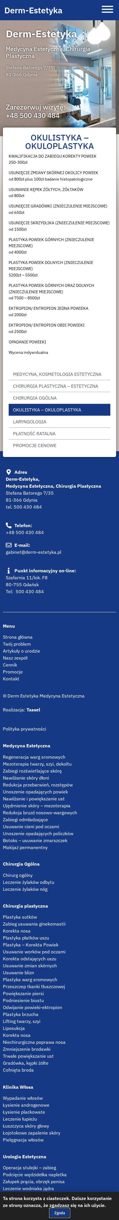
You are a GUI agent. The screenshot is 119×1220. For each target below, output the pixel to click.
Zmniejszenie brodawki (27, 1049)
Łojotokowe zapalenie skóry (31, 1133)
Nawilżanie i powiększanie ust (34, 799)
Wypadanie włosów (23, 1098)
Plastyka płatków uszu (26, 938)
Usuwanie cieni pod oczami (31, 826)
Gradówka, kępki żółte (26, 1063)
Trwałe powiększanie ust (28, 1056)
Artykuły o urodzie (21, 651)
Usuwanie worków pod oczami (34, 952)
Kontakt (11, 679)
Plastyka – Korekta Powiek (30, 945)
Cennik (10, 665)
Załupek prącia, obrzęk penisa (34, 1181)
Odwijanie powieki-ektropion (32, 1007)
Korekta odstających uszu (29, 959)
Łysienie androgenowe (26, 1105)
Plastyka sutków (20, 917)
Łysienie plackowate (24, 1112)
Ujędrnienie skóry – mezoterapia (36, 806)
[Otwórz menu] (107, 10)
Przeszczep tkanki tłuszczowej (34, 986)
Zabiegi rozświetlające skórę (32, 771)
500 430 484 (28, 507)
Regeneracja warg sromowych (34, 757)
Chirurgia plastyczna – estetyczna (55, 386)
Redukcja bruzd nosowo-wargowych (40, 812)
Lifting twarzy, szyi (21, 1021)
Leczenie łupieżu (20, 1119)
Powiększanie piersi (23, 993)
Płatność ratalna (34, 433)
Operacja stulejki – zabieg (29, 1167)
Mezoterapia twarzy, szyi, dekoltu (37, 764)
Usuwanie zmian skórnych (30, 965)
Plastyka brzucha (20, 1014)
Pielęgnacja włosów (23, 1140)
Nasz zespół (15, 658)
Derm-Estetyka (33, 10)
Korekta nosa (17, 931)
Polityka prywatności (24, 729)
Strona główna (18, 637)
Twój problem (17, 644)
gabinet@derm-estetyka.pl (33, 552)
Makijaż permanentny (25, 847)
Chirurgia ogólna (35, 398)
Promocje (13, 672)
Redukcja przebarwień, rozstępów (38, 785)
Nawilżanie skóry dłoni (26, 778)
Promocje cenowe (34, 445)
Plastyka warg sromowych (30, 979)
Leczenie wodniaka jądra (28, 1188)
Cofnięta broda (18, 1070)
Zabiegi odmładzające (25, 819)
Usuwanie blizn (18, 972)
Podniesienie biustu (23, 1000)
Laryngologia (29, 422)
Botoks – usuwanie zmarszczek (35, 840)
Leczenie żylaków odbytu (28, 882)
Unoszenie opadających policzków (38, 833)
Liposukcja (14, 1028)
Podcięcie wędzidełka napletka (35, 1174)
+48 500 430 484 (33, 115)
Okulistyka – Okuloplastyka (47, 410)
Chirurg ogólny (18, 875)
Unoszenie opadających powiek (35, 792)
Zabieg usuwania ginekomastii (34, 924)
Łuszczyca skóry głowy (26, 1126)
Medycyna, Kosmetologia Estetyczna (57, 374)
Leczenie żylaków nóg (25, 889)
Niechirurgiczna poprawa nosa (34, 1042)
